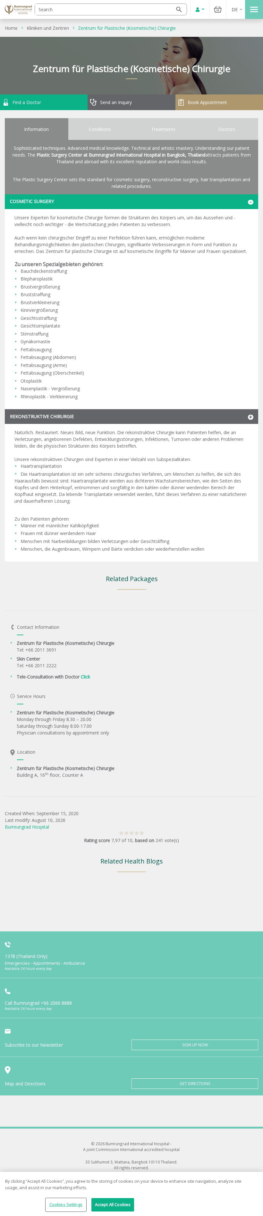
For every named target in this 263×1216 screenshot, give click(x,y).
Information (36, 129)
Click (85, 677)
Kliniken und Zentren (48, 28)
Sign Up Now (195, 1045)
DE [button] (235, 9)
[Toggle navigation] (254, 9)
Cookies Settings (65, 1204)
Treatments (163, 129)
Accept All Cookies (113, 1204)
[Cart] (218, 9)
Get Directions (195, 1083)
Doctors (226, 129)
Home (11, 28)
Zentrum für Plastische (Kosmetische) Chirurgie (127, 28)
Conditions (100, 129)
